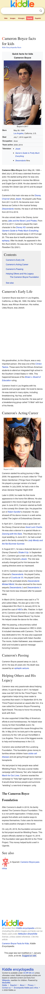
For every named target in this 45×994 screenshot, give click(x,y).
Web (5, 18)
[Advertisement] (22, 28)
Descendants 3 (34, 587)
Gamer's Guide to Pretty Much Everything (20, 230)
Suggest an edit (29, 955)
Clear (36, 11)
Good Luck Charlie (33, 527)
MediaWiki (6, 982)
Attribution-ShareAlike (27, 933)
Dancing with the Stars (12, 533)
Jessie (17, 148)
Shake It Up (23, 552)
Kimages (21, 18)
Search (41, 11)
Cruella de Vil (17, 577)
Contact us (6, 987)
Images (12, 18)
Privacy (31, 985)
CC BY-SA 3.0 (28, 972)
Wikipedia (6, 980)
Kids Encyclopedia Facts (11, 47)
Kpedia (29, 18)
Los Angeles (19, 133)
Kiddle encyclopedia (25, 928)
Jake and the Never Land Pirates (22, 220)
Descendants (20, 160)
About (22, 985)
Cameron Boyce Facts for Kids (15, 943)
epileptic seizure (21, 668)
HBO (20, 609)
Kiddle (4, 985)
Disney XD (21, 227)
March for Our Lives (10, 775)
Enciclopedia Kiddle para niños (26, 987)
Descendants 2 (16, 587)
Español (38, 18)
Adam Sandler (14, 511)
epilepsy (5, 240)
